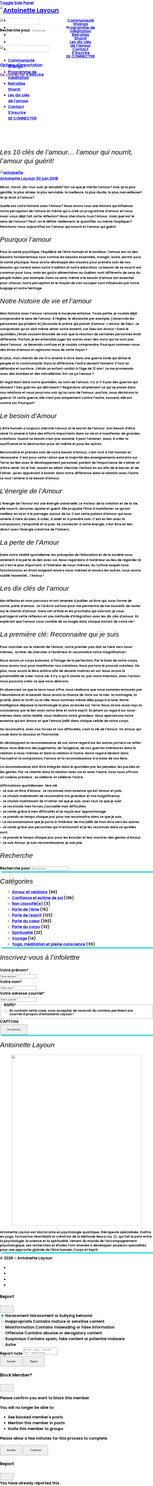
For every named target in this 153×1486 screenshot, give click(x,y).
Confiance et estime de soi (37, 898)
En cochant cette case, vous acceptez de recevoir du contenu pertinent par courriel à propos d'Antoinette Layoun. (71, 1012)
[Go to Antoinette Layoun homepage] (29, 10)
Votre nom (11, 981)
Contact (16, 106)
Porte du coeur (26, 921)
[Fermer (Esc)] (7, 1309)
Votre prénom (14, 970)
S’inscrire (17, 112)
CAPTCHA (9, 1021)
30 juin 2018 (47, 178)
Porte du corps (26, 927)
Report (34, 1361)
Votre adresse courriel (22, 993)
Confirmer (35, 1450)
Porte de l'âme (25, 909)
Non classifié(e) (27, 903)
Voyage (19, 938)
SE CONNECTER (22, 118)
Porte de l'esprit (27, 915)
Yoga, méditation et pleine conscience (48, 944)
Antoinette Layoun (18, 178)
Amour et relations (30, 892)
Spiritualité (22, 932)
